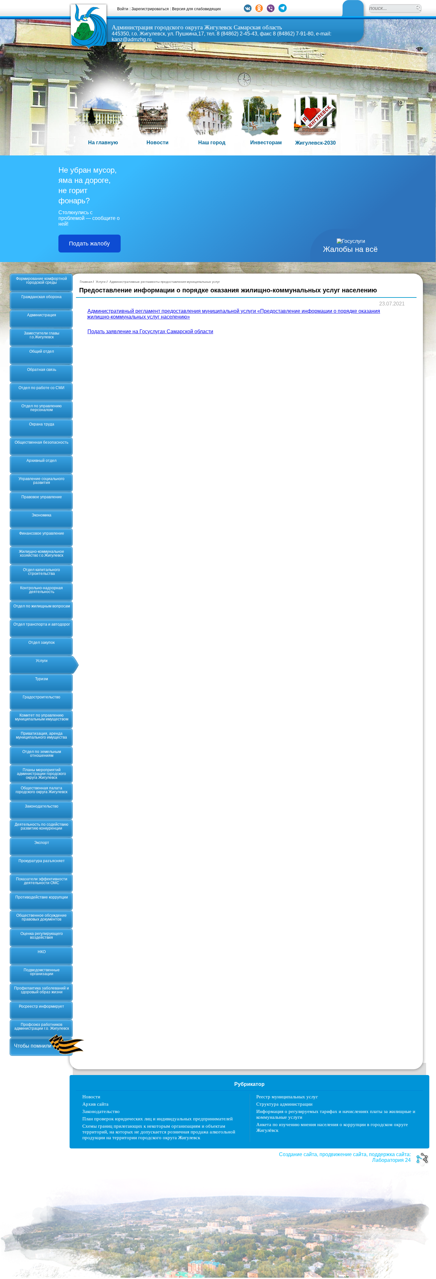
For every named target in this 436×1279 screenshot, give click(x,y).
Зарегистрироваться (150, 9)
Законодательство (41, 806)
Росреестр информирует (41, 1006)
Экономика (41, 515)
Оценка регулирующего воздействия (41, 935)
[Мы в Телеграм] (282, 10)
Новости (91, 1096)
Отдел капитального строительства (41, 572)
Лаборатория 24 (391, 1160)
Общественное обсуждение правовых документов (41, 917)
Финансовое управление (41, 533)
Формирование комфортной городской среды (41, 280)
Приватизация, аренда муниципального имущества (41, 735)
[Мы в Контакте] (248, 10)
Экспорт (41, 842)
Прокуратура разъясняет (42, 861)
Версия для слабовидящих (196, 9)
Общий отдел (41, 351)
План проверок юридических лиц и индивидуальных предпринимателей (157, 1118)
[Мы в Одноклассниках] (259, 10)
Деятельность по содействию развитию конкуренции (41, 826)
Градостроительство (41, 697)
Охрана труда (41, 424)
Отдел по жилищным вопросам (41, 606)
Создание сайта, (298, 1154)
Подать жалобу (89, 243)
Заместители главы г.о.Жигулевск (41, 335)
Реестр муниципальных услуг (287, 1096)
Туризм (41, 679)
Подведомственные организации (42, 972)
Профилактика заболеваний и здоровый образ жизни (41, 990)
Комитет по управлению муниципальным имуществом (41, 717)
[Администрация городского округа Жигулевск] (89, 48)
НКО (42, 952)
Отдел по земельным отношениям (41, 753)
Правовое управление (41, 497)
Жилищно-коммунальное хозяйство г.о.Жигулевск (41, 553)
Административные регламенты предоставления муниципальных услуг (164, 281)
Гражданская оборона (41, 297)
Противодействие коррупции (41, 897)
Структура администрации (284, 1104)
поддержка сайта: (390, 1154)
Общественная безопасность (41, 442)
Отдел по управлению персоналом (41, 408)
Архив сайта (95, 1104)
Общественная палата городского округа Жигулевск (41, 790)
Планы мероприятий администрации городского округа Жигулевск (41, 774)
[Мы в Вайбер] (270, 10)
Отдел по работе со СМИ (41, 388)
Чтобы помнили (32, 1046)
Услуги (42, 660)
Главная (86, 281)
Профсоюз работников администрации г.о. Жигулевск (41, 1026)
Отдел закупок (41, 642)
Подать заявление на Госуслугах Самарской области (150, 331)
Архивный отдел (41, 460)
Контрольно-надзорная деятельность (41, 590)
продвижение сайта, (343, 1154)
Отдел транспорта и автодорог (41, 624)
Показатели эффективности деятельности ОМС (41, 881)
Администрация (41, 315)
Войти (122, 9)
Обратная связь (41, 369)
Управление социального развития (41, 481)
